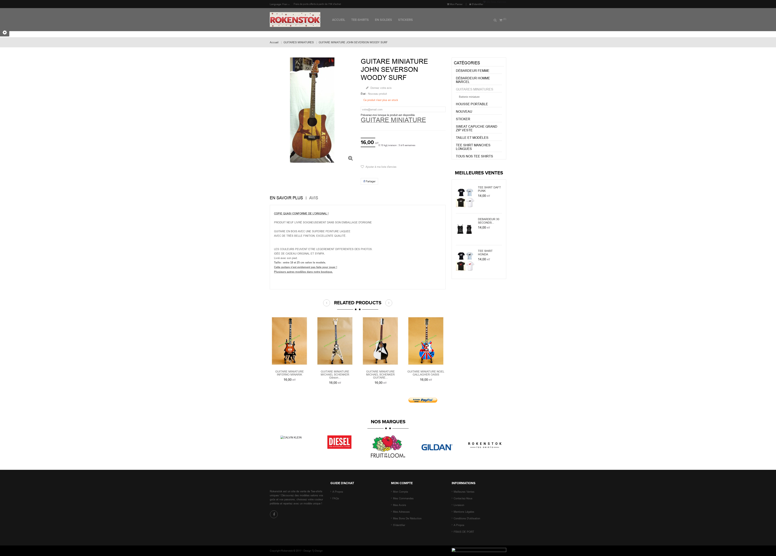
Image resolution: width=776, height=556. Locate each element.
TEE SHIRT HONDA (485, 252)
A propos (337, 491)
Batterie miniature (469, 96)
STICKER (463, 119)
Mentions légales (464, 511)
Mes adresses (401, 511)
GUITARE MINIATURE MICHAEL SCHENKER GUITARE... (380, 374)
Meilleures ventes (464, 491)
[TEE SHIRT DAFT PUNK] (465, 197)
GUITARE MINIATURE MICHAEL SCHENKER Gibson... (335, 374)
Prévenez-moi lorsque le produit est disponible (388, 115)
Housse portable (472, 104)
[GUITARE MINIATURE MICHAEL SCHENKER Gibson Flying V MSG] (380, 340)
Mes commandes (403, 498)
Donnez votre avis (381, 88)
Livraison (459, 505)
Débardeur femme (472, 70)
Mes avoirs (399, 505)
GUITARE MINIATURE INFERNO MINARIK (289, 373)
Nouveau (464, 111)
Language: (276, 4)
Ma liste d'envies (496, 2)
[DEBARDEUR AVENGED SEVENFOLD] (465, 229)
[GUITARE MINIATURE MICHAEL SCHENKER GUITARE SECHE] (426, 340)
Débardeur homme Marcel (473, 80)
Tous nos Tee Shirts (474, 156)
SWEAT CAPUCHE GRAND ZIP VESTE (476, 128)
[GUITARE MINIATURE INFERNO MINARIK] (289, 340)
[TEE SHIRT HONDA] (465, 260)
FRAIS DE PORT (464, 532)
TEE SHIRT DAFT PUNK (489, 189)
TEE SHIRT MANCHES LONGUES (473, 147)
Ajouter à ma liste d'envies (381, 167)
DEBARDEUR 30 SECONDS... (488, 221)
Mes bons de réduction (407, 518)
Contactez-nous (463, 498)
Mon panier (456, 4)
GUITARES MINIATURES (474, 89)
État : (364, 93)
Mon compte (402, 483)
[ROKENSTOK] (299, 19)
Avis (313, 197)
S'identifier (477, 4)
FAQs (335, 498)
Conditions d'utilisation (467, 518)
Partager (370, 181)
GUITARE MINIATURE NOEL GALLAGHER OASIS (425, 373)
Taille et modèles (472, 137)
